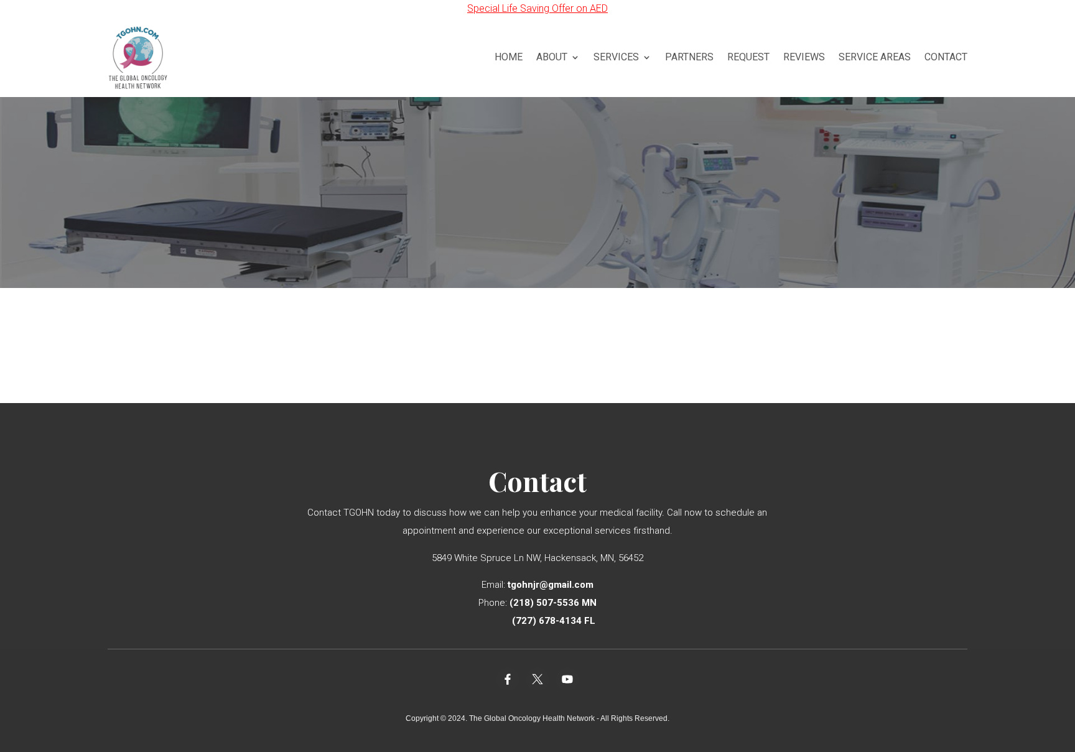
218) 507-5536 (546, 602)
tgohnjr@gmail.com (550, 584)
